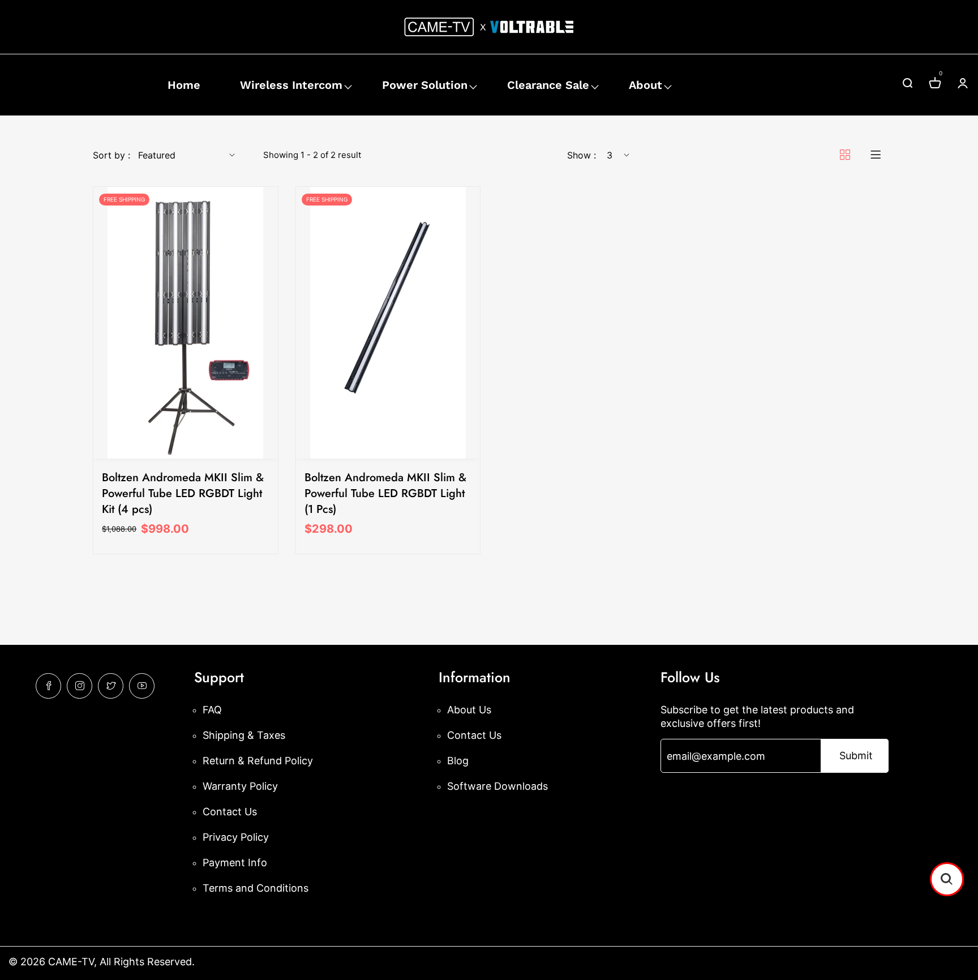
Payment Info (235, 862)
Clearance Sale (548, 85)
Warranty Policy (240, 786)
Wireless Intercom (291, 85)
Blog (458, 761)
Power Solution (424, 85)
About (645, 85)
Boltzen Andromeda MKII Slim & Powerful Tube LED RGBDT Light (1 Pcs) (385, 493)
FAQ (212, 710)
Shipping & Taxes (244, 735)
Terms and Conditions (255, 888)
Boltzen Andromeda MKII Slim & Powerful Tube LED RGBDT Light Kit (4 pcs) (183, 493)
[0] (935, 84)
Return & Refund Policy (258, 761)
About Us (469, 710)
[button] (947, 879)
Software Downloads (497, 786)
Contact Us (230, 812)
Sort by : (111, 155)
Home (184, 85)
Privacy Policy (236, 837)
